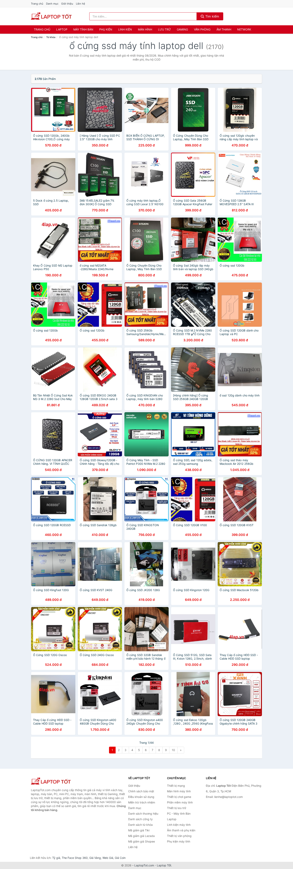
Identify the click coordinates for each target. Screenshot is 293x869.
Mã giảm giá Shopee (141, 841)
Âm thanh (223, 29)
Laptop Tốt (164, 865)
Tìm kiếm (211, 16)
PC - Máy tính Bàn (179, 813)
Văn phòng (202, 29)
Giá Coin (120, 857)
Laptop (61, 29)
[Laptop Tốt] (51, 781)
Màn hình (145, 29)
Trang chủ (37, 3)
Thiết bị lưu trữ (176, 808)
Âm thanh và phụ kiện (181, 830)
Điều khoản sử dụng (141, 796)
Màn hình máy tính (179, 791)
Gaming (182, 29)
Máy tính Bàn (83, 29)
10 (173, 750)
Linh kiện (125, 29)
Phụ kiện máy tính (178, 841)
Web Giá (107, 857)
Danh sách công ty (140, 819)
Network (244, 29)
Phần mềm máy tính (180, 802)
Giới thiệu (67, 3)
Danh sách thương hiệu (143, 813)
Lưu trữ (164, 29)
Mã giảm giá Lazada (141, 836)
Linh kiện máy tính (179, 824)
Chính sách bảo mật (141, 791)
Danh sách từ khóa (140, 824)
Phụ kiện (105, 29)
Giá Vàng (95, 857)
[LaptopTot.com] (51, 16)
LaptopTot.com (144, 865)
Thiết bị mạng (176, 785)
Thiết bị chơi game (179, 796)
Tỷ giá (56, 857)
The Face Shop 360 (75, 857)
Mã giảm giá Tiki (138, 830)
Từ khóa (50, 37)
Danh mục (52, 3)
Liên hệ (80, 3)
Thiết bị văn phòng (179, 836)
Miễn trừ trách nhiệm (141, 802)
